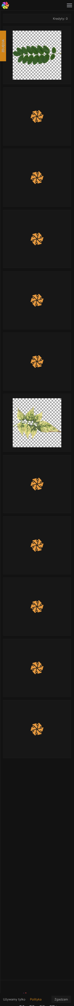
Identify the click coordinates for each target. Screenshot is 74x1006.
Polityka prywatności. (39, 1001)
